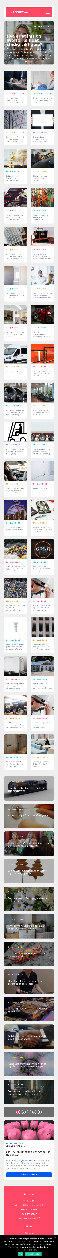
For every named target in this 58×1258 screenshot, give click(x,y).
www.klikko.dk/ (32, 1218)
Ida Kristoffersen (44, 29)
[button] (26, 61)
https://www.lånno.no (26, 1161)
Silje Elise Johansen (15, 1146)
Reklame (29, 1233)
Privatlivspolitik (33, 1254)
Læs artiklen (29, 1174)
